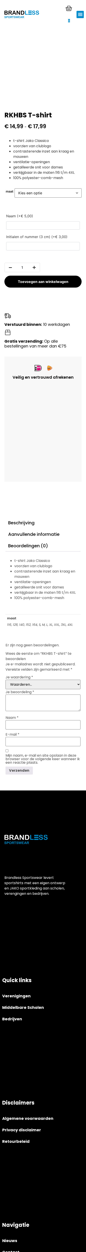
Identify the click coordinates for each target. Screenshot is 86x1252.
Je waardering (19, 677)
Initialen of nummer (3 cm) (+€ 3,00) (36, 237)
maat (9, 191)
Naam (12, 718)
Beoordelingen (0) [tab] (28, 546)
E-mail (12, 734)
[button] (80, 14)
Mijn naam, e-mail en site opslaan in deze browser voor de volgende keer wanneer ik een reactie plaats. (43, 759)
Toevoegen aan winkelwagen (43, 281)
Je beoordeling (20, 692)
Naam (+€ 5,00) (19, 216)
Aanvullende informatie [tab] (34, 534)
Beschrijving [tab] (21, 523)
